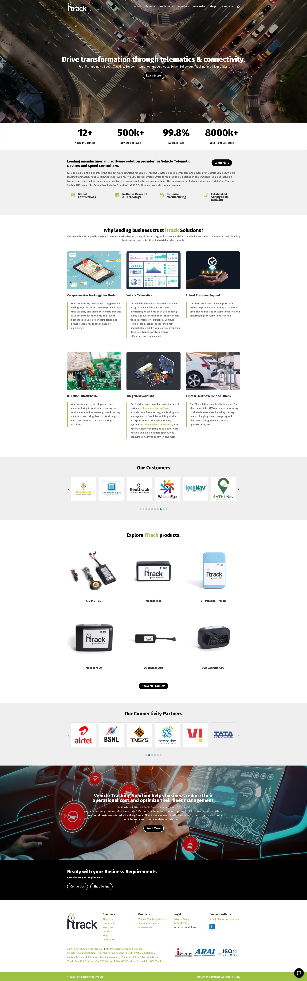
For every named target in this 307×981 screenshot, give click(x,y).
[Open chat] (299, 973)
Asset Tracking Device (147, 957)
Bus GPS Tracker (84, 961)
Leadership (109, 923)
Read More (154, 828)
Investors (108, 927)
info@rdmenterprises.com (224, 919)
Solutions (183, 6)
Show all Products (153, 686)
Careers (107, 931)
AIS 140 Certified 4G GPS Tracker (124, 949)
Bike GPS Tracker (125, 961)
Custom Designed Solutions (82, 957)
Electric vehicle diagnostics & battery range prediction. (154, 59)
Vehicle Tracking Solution (81, 953)
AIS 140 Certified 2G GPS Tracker (85, 949)
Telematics (199, 6)
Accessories (145, 927)
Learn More (153, 75)
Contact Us (226, 6)
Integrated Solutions (140, 396)
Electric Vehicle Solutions (140, 953)
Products (165, 6)
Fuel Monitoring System (111, 953)
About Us (150, 6)
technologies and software (154, 408)
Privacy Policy (181, 919)
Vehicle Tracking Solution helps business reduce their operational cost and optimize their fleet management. (153, 798)
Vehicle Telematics (139, 295)
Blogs (213, 6)
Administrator (127, 807)
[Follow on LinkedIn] (212, 926)
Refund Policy (181, 923)
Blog (105, 935)
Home (137, 6)
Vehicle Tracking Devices (152, 919)
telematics (166, 424)
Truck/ (71, 961)
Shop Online (101, 886)
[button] (141, 509)
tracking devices (149, 424)
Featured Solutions (160, 807)
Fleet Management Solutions (116, 957)
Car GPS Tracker (104, 961)
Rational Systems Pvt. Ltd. (225, 976)
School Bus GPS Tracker (150, 961)
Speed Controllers (148, 923)
